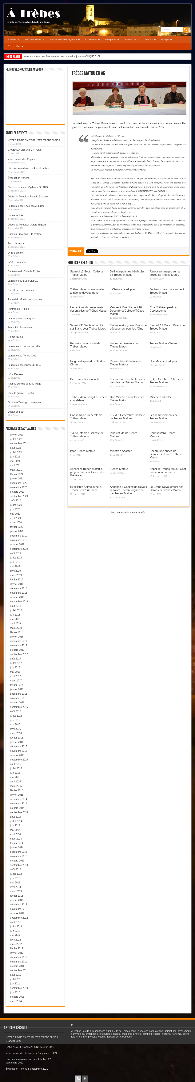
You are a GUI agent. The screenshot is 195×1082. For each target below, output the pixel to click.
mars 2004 (16, 1001)
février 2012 (16, 948)
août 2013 (15, 869)
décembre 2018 (18, 588)
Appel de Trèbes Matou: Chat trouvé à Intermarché (168, 470)
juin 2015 (15, 772)
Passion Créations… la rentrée (25, 234)
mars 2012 (16, 944)
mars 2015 (16, 786)
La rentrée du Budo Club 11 (23, 280)
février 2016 (16, 737)
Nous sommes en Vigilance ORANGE (29, 187)
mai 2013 (15, 882)
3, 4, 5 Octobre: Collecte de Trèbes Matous (167, 380)
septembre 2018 (19, 601)
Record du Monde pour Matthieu (25, 299)
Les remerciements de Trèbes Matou (124, 345)
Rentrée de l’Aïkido (18, 308)
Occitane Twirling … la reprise (24, 402)
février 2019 (16, 579)
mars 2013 (16, 891)
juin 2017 (15, 667)
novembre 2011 (18, 961)
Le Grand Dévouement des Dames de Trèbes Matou (166, 488)
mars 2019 (16, 575)
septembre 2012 (19, 917)
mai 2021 (15, 461)
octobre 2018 (17, 597)
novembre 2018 (18, 592)
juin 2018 (15, 614)
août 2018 (15, 605)
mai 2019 (15, 566)
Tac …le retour (16, 243)
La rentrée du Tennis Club (22, 355)
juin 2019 (15, 562)
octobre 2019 (17, 544)
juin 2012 (15, 930)
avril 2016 (15, 728)
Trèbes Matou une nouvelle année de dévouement (87, 291)
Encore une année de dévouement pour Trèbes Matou (165, 454)
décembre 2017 (18, 641)
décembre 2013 (18, 851)
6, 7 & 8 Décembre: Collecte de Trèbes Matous (127, 416)
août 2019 (15, 553)
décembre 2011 (18, 957)
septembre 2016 (19, 706)
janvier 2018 (16, 636)
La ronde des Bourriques (21, 318)
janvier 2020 (16, 531)
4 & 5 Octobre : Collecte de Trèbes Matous (87, 434)
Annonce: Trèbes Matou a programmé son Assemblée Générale (87, 472)
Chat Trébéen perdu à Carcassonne (163, 309)
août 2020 (15, 500)
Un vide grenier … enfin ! (21, 393)
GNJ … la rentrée (17, 262)
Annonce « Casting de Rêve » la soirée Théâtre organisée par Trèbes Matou (128, 490)
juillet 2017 (16, 663)
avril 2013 (15, 887)
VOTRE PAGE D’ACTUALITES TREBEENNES (34, 140)
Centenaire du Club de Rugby (24, 271)
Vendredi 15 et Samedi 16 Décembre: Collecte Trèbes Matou (127, 310)
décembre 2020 (18, 483)
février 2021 (16, 474)
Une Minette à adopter (163, 361)
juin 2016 (15, 720)
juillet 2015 (16, 768)
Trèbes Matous (119, 468)
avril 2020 (15, 518)
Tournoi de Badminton (20, 327)
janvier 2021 (16, 478)
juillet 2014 (16, 821)
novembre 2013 (18, 856)
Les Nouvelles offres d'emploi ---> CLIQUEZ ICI (49, 56)
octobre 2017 (17, 649)
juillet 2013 (16, 873)
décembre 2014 (18, 799)
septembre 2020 (19, 496)
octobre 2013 (17, 860)
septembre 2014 (19, 812)
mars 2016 (16, 733)
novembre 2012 (18, 908)
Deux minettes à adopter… (86, 379)
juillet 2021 (16, 452)
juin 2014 (15, 825)
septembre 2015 (19, 759)
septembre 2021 (19, 443)
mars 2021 (16, 469)
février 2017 (16, 685)
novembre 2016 (18, 698)
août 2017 (15, 658)
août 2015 (15, 764)
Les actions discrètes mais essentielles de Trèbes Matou (88, 309)
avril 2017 (15, 676)
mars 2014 (16, 838)
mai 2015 (15, 777)
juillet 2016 (16, 715)
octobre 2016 (17, 702)
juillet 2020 (16, 504)
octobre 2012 (17, 913)
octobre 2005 (17, 996)
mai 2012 (15, 935)
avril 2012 (15, 939)
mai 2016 (15, 724)
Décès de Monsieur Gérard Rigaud (27, 224)
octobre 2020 (17, 491)
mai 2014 (15, 829)
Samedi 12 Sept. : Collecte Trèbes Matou (86, 273)
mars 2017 (16, 680)
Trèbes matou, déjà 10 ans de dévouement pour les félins (128, 327)
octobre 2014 (17, 807)
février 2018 (16, 632)
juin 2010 (15, 992)
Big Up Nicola (15, 336)
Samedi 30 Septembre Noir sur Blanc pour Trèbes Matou (88, 327)
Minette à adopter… (162, 397)
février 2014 (16, 843)
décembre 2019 (18, 535)
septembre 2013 (19, 865)
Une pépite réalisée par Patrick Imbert (29, 168)
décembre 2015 (18, 746)
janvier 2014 (16, 847)
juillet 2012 (16, 926)
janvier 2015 (16, 794)
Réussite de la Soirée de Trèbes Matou (85, 345)
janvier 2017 (16, 689)
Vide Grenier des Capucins (22, 159)
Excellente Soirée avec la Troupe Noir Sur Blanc (85, 488)
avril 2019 (15, 570)
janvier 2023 (16, 434)
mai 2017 (15, 671)
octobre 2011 (17, 966)
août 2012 (15, 922)
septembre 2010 (19, 988)
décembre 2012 (18, 904)
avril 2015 (15, 781)
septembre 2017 (19, 654)
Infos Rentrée (15, 374)
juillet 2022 (16, 439)
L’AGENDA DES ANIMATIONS (25, 149)
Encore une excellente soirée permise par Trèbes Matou (128, 380)
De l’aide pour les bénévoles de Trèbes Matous (127, 273)
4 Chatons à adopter (122, 289)
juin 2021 (15, 456)
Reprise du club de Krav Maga (24, 383)
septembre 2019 (19, 548)
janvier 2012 (16, 952)
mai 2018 (15, 619)
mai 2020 (15, 513)
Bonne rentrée (15, 215)
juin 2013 (15, 878)
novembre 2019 (18, 540)
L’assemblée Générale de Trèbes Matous (125, 363)
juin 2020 (15, 509)
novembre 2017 (18, 645)
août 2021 (15, 447)
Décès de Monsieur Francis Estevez (28, 196)
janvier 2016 (16, 742)
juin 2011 (15, 983)
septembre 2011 (19, 970)
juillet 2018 (16, 610)
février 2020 (16, 526)
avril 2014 (15, 834)
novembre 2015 (18, 750)
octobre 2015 (17, 755)
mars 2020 (16, 522)
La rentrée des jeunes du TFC (24, 365)
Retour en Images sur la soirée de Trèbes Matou (165, 273)
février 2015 (16, 790)
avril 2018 (15, 623)
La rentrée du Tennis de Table (24, 346)
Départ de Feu (15, 411)
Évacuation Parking (18, 177)
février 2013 (16, 895)
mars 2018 (16, 627)
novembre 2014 (18, 803)
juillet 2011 (16, 979)
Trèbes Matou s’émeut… (165, 343)
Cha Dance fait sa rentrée (22, 290)
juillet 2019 (16, 557)
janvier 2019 (16, 584)
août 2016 (15, 711)
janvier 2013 (16, 900)
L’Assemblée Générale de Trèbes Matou (86, 416)
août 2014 (15, 816)
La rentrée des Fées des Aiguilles (26, 205)
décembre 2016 (18, 693)
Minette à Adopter (121, 451)
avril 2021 (15, 465)
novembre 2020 (18, 487)
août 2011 (15, 974)
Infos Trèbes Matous (83, 451)
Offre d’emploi (15, 252)
